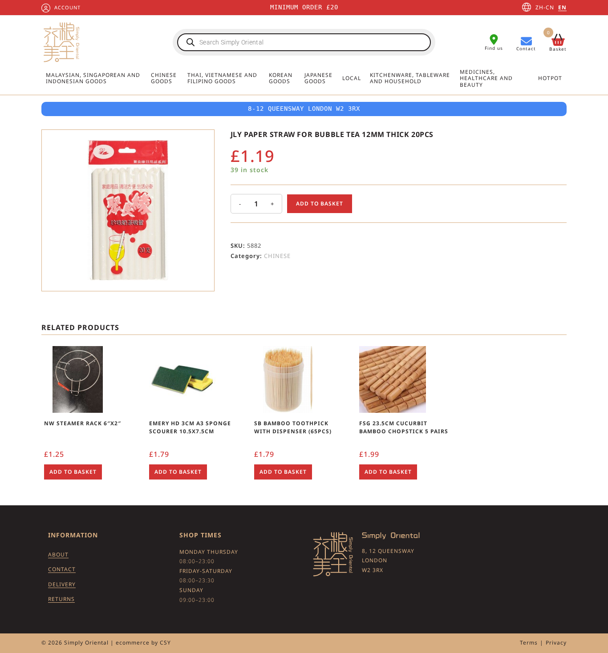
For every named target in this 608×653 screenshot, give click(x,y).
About (58, 554)
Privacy (556, 642)
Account (67, 7)
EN (562, 7)
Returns (61, 599)
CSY (165, 642)
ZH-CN (544, 7)
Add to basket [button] (73, 472)
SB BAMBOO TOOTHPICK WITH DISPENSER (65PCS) (293, 427)
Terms (529, 642)
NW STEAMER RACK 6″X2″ (82, 423)
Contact (62, 569)
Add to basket (319, 203)
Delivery (62, 584)
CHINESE (277, 256)
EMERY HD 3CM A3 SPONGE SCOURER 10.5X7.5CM (190, 427)
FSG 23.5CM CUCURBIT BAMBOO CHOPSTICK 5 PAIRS (403, 427)
